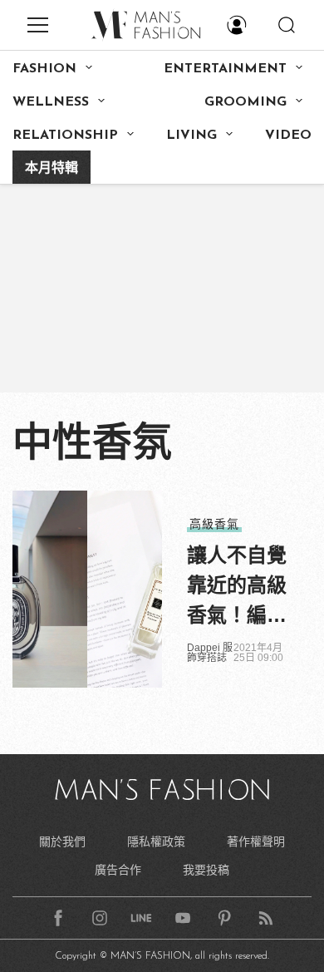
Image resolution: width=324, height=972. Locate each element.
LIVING (191, 135)
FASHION (44, 69)
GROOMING (245, 102)
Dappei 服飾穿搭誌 (210, 653)
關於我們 (62, 841)
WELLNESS (50, 102)
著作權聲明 (256, 841)
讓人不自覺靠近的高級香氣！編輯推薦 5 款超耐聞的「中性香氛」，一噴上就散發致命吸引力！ (237, 587)
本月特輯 (51, 168)
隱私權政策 (156, 841)
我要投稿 (206, 869)
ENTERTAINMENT (225, 69)
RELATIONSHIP (65, 135)
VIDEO (288, 135)
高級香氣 (214, 523)
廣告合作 (118, 869)
